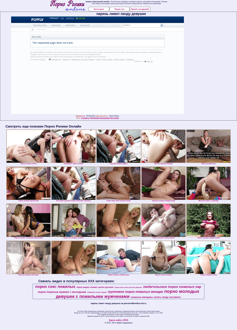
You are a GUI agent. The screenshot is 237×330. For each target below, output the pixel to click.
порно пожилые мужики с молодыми (62, 291)
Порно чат (119, 9)
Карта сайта (115, 320)
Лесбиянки (95, 118)
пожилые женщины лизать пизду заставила (156, 297)
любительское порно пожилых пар (172, 287)
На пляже (115, 118)
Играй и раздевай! (140, 9)
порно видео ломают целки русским (94, 287)
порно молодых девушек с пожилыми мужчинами (127, 294)
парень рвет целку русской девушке (128, 287)
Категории (99, 9)
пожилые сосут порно (97, 292)
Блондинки (105, 118)
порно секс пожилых (55, 286)
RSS (126, 320)
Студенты (85, 118)
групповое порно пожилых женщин (135, 291)
